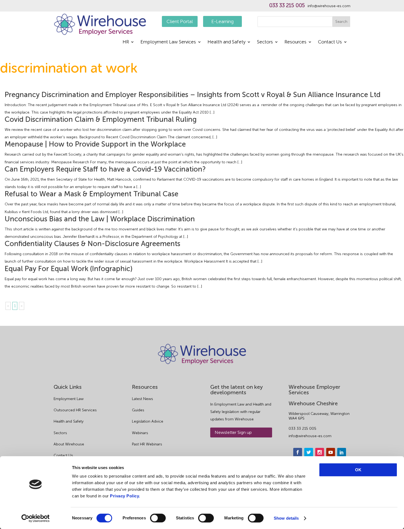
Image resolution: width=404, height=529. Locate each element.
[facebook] (297, 452)
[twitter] (308, 452)
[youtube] (330, 452)
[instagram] (319, 452)
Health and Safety (226, 42)
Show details (286, 518)
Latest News (142, 398)
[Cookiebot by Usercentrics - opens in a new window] (36, 518)
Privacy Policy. (125, 496)
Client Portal (180, 21)
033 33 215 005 (287, 5)
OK (358, 469)
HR (126, 42)
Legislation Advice (147, 421)
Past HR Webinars (147, 444)
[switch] (158, 518)
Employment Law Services (168, 42)
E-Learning (222, 21)
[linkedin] (341, 452)
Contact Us (330, 42)
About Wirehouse (69, 444)
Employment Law (69, 398)
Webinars (140, 433)
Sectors (265, 42)
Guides (138, 410)
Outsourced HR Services (75, 410)
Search (341, 21)
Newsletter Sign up (233, 432)
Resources (295, 42)
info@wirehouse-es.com (329, 6)
